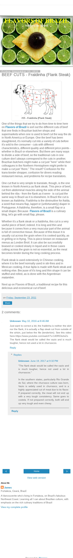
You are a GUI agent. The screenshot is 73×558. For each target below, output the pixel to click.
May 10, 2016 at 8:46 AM (35, 321)
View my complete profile (14, 507)
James (8, 487)
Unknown (15, 321)
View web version (36, 477)
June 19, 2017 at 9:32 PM (44, 361)
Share (7, 303)
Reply (13, 347)
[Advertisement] (36, 9)
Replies (18, 354)
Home (36, 471)
